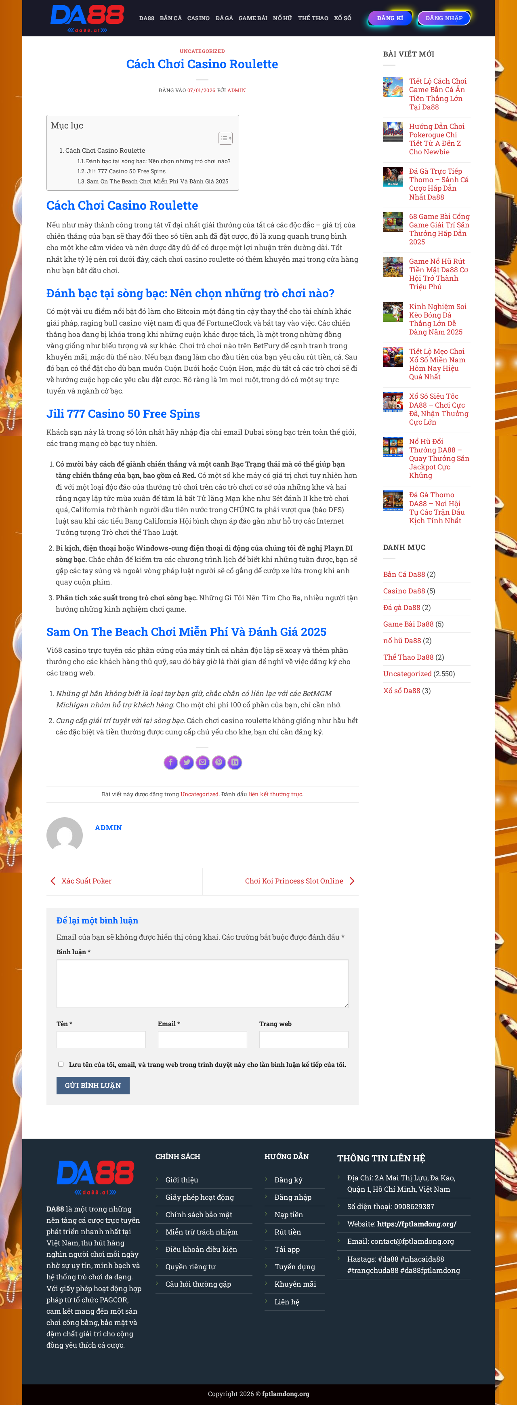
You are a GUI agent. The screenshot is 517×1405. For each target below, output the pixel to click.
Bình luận (73, 951)
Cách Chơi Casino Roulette (105, 150)
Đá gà (224, 18)
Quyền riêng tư (191, 1266)
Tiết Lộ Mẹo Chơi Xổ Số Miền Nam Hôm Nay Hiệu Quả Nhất (437, 364)
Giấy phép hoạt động (200, 1197)
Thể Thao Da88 (408, 657)
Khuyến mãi (295, 1284)
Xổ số (342, 18)
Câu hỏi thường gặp (198, 1284)
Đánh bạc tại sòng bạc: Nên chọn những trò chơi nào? (158, 161)
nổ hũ (282, 18)
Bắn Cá (171, 18)
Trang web (275, 1023)
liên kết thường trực (275, 794)
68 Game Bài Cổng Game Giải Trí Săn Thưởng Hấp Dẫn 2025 (439, 229)
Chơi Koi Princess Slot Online (295, 880)
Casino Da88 (404, 590)
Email (169, 1023)
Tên (64, 1023)
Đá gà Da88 (401, 607)
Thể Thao (313, 18)
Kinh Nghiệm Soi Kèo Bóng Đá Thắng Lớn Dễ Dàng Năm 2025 (438, 319)
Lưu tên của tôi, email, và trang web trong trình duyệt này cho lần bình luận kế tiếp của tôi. (207, 1064)
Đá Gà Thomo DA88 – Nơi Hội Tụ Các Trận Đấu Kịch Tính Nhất (437, 507)
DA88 (146, 18)
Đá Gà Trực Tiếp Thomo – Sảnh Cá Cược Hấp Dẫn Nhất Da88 (439, 184)
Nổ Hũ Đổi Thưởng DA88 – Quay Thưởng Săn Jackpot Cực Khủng (439, 458)
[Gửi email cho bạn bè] (202, 762)
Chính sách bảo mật (199, 1214)
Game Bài (253, 18)
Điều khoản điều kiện (201, 1249)
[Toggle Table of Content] (221, 138)
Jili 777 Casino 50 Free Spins (126, 171)
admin (236, 90)
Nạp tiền (289, 1214)
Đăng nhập (293, 1197)
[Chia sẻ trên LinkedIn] (234, 762)
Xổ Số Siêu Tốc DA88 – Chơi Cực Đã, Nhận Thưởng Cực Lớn (439, 409)
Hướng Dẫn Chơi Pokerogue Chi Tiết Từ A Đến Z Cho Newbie (437, 139)
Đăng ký (289, 1179)
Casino (198, 18)
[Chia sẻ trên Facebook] (171, 762)
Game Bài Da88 (408, 624)
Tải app (287, 1249)
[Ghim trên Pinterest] (219, 762)
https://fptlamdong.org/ (416, 1223)
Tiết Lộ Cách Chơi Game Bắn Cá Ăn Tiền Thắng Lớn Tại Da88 (438, 94)
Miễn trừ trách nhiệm (202, 1232)
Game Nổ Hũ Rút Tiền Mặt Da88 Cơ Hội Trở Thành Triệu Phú (438, 274)
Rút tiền (288, 1232)
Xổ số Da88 (401, 690)
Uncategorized (202, 51)
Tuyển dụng (295, 1266)
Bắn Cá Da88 (404, 574)
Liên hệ (287, 1301)
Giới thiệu (182, 1179)
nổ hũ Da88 (402, 640)
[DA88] (86, 18)
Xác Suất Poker (85, 880)
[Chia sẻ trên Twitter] (186, 762)
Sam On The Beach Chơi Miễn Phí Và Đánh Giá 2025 (158, 181)
